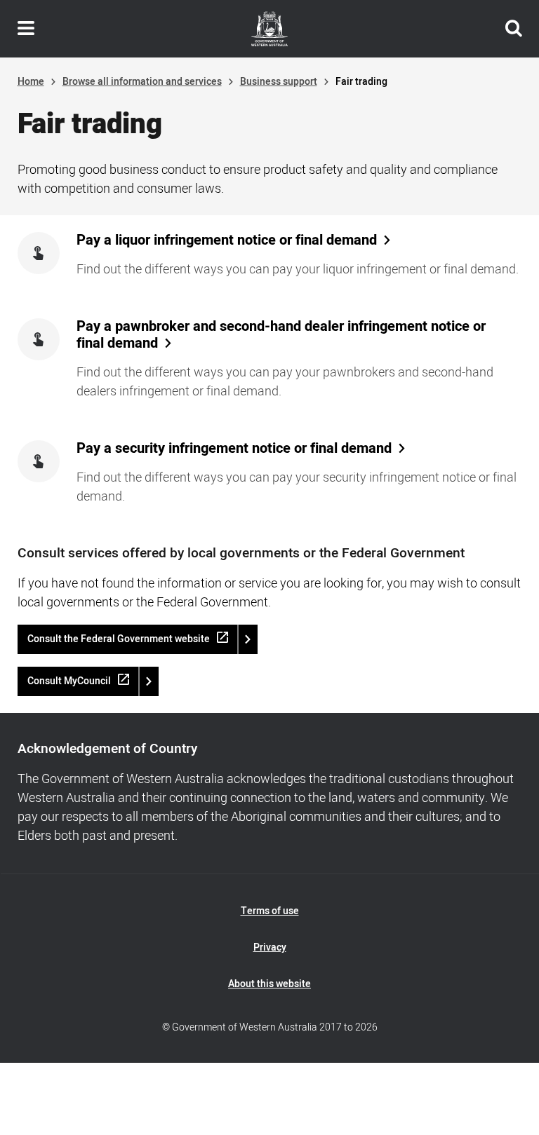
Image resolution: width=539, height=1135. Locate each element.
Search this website (513, 28)
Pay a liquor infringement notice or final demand (226, 240)
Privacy (269, 947)
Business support (278, 81)
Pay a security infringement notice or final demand (234, 448)
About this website (269, 984)
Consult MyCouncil (69, 681)
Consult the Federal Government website (118, 639)
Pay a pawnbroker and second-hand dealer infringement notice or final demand (281, 335)
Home (31, 81)
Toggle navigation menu (26, 28)
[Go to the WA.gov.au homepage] (269, 28)
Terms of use (270, 911)
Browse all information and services (142, 81)
